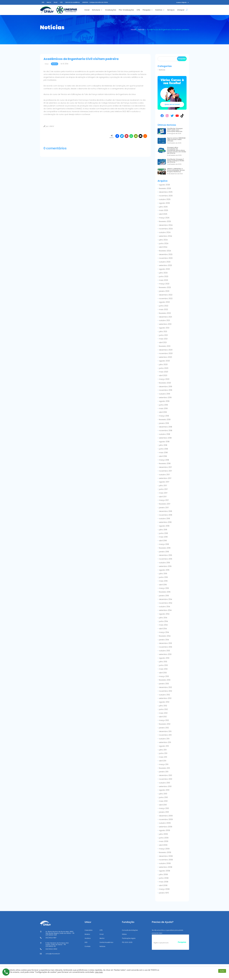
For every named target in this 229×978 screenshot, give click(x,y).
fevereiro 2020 (165, 383)
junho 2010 (163, 797)
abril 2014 (163, 628)
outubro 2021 (164, 320)
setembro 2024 (165, 236)
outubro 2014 (164, 606)
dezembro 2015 (165, 555)
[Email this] (140, 136)
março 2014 (164, 632)
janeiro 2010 (164, 812)
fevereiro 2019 (164, 419)
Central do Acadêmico (72, 2)
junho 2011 (163, 753)
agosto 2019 (164, 401)
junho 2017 (163, 489)
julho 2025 (163, 207)
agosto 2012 (164, 702)
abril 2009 (163, 845)
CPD (61, 2)
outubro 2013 (164, 650)
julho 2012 (163, 705)
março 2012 (164, 720)
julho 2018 (163, 445)
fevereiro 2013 (164, 680)
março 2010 (164, 808)
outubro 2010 (164, 783)
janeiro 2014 (164, 639)
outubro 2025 (164, 199)
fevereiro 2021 (164, 346)
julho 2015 (163, 573)
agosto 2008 (164, 871)
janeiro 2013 (164, 683)
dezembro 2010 (165, 775)
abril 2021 (163, 342)
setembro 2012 (165, 698)
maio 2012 (163, 713)
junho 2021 (163, 335)
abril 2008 (163, 885)
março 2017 (164, 500)
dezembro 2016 (165, 511)
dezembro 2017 (165, 467)
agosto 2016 (164, 526)
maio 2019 (163, 408)
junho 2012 (163, 709)
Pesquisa (146, 10)
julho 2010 (163, 794)
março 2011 (163, 764)
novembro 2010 (165, 779)
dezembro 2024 (165, 225)
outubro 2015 (164, 562)
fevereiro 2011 (164, 768)
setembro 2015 (165, 566)
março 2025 (164, 218)
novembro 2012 (165, 691)
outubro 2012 (164, 695)
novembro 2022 (165, 298)
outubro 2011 (164, 738)
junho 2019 (163, 405)
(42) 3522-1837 (51, 938)
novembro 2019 (165, 390)
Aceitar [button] (222, 971)
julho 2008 (163, 874)
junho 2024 (163, 243)
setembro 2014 (165, 610)
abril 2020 (163, 375)
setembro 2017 (165, 478)
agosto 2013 (164, 658)
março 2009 (164, 849)
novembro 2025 (166, 196)
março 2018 (164, 460)
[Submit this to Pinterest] (126, 136)
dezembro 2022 (165, 295)
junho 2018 (163, 449)
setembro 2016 (165, 522)
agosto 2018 (164, 441)
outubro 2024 (164, 232)
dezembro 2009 (166, 816)
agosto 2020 (164, 361)
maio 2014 (163, 625)
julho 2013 (163, 661)
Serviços (170, 10)
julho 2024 (163, 240)
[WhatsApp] (131, 136)
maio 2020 (163, 372)
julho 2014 (163, 617)
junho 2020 (163, 368)
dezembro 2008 (166, 856)
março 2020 (164, 379)
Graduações (110, 10)
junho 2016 (163, 533)
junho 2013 (163, 665)
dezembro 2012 (165, 687)
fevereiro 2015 (164, 592)
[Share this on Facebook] (117, 136)
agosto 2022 (164, 302)
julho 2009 (163, 834)
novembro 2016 (165, 515)
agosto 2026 (164, 185)
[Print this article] (136, 136)
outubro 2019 (164, 394)
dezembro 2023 (165, 254)
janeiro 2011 (163, 771)
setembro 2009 (165, 827)
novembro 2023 (165, 258)
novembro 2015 (165, 559)
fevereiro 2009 (165, 852)
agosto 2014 (164, 614)
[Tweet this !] (122, 136)
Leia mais (99, 972)
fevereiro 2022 (165, 313)
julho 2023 (163, 273)
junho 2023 (163, 276)
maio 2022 (163, 309)
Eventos (158, 10)
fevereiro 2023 (165, 287)
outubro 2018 (164, 434)
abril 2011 (162, 761)
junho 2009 (163, 838)
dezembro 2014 (165, 599)
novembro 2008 (166, 860)
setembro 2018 (165, 438)
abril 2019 (163, 412)
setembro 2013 (165, 654)
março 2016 (164, 544)
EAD (43, 2)
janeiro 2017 (164, 507)
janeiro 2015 (164, 595)
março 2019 (164, 416)
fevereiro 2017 (164, 504)
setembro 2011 (165, 742)
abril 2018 (163, 456)
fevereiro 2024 (165, 251)
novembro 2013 (165, 647)
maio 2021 (163, 339)
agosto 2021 (164, 328)
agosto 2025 (164, 203)
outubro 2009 (165, 823)
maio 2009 (163, 841)
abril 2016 (163, 540)
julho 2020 (163, 364)
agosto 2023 (164, 269)
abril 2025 (163, 214)
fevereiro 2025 (165, 221)
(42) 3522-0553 (51, 949)
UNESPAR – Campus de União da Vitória (95, 2)
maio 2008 (163, 882)
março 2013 (164, 676)
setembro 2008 (165, 867)
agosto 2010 (164, 790)
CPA (138, 10)
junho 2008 (163, 878)
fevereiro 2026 (165, 188)
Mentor (49, 2)
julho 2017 (163, 485)
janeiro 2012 (164, 728)
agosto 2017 (164, 482)
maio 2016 (163, 537)
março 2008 (164, 889)
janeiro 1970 (164, 893)
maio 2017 (163, 493)
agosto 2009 (164, 830)
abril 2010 (163, 805)
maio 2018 (163, 452)
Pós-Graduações (126, 10)
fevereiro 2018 (164, 463)
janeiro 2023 (164, 291)
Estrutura (96, 10)
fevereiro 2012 (164, 724)
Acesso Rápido (181, 2)
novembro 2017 (165, 471)
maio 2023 (163, 280)
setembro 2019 (165, 397)
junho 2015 (163, 577)
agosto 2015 (164, 570)
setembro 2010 (165, 786)
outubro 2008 (165, 863)
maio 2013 (163, 669)
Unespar (181, 10)
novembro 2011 (165, 735)
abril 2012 (163, 716)
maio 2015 (163, 581)
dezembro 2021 (165, 317)
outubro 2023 (164, 262)
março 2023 (164, 284)
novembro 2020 (166, 353)
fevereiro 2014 (164, 636)
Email (55, 2)
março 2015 (164, 588)
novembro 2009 (166, 819)
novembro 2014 (165, 603)
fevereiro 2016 (164, 548)
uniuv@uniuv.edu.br (53, 954)
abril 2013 (163, 672)
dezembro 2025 (165, 192)
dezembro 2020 (165, 350)
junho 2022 (163, 306)
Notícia (162, 70)
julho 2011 (163, 750)
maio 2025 (163, 210)
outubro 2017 (164, 474)
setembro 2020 (165, 357)
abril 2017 (163, 496)
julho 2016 (163, 529)
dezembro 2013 (165, 643)
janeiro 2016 (164, 551)
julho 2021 (163, 331)
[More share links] (145, 136)
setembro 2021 (165, 324)
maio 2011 (163, 757)
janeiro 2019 (164, 423)
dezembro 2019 (165, 386)
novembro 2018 (165, 430)
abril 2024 (163, 247)
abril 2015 (163, 584)
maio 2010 (163, 801)
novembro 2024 (166, 229)
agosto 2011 (164, 746)
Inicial (86, 10)
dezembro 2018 (165, 427)
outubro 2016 (164, 518)
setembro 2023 (165, 265)
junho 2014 (163, 621)
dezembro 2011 (165, 731)
